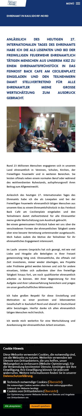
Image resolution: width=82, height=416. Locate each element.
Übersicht (55, 382)
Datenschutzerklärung (17, 376)
